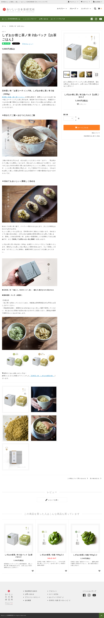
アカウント (73, 2)
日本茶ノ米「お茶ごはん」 (17, 26)
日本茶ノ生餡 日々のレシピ (58, 600)
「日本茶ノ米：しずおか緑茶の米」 (42, 376)
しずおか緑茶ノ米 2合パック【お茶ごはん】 (18, 556)
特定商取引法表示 (31, 591)
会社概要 (28, 600)
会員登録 (98, 2)
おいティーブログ (57, 19)
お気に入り (82, 104)
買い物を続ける (95, 478)
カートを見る (53, 594)
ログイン (85, 2)
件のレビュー (27, 44)
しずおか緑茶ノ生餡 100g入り (52, 555)
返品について (96, 133)
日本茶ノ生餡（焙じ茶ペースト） (13, 97)
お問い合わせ (43, 19)
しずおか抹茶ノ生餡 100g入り (85, 555)
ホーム (4, 26)
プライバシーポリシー (32, 597)
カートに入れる (82, 128)
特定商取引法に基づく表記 (92, 136)
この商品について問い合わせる (76, 478)
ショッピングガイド (30, 19)
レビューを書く (53, 500)
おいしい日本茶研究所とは (11, 19)
